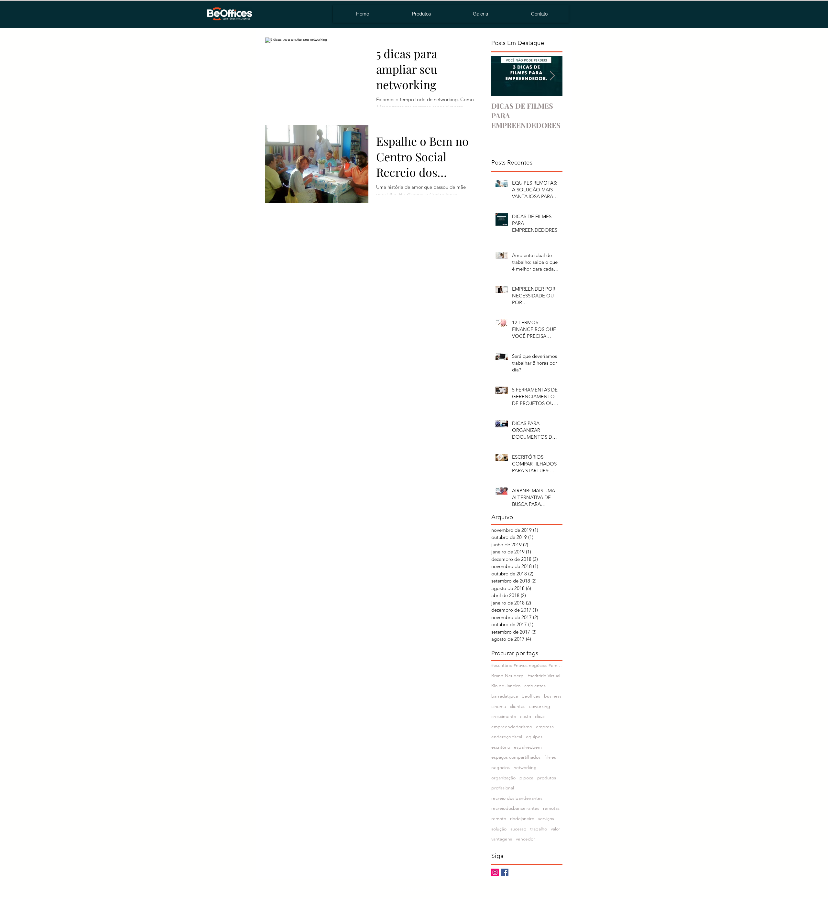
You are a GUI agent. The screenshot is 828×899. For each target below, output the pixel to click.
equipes (534, 737)
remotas (551, 808)
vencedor (525, 839)
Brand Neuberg (507, 676)
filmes (550, 757)
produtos (546, 778)
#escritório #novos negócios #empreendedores (526, 665)
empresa (545, 727)
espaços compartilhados (515, 757)
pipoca (526, 778)
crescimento (503, 716)
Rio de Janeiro (505, 686)
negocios (500, 767)
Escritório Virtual (544, 676)
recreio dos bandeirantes (516, 798)
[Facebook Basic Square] (504, 872)
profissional (502, 788)
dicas (540, 716)
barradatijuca (504, 696)
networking (525, 767)
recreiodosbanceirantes (515, 808)
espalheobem (528, 747)
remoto (498, 818)
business (552, 696)
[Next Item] (552, 76)
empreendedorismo (511, 727)
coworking (539, 706)
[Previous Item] (502, 76)
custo (525, 716)
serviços (546, 818)
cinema (498, 706)
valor (555, 829)
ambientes (535, 686)
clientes (517, 706)
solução (499, 829)
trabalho (538, 829)
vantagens (501, 839)
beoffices (531, 696)
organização (503, 778)
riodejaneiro (522, 818)
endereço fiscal (506, 737)
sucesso (518, 829)
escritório (500, 747)
